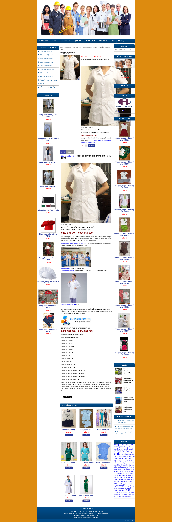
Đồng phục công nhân (47, 62)
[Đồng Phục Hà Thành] (86, 19)
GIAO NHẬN (103, 41)
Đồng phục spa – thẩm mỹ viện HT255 (124, 234)
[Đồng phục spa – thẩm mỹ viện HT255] (124, 224)
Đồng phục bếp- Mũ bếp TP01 (48, 187)
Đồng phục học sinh (46, 58)
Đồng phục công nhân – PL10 (48, 283)
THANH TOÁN (90, 41)
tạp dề (120, 465)
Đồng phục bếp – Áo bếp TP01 (48, 211)
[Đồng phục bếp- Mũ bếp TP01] (48, 177)
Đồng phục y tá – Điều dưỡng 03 (86, 430)
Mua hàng (91, 145)
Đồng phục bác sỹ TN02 (48, 115)
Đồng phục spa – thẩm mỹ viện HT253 (124, 258)
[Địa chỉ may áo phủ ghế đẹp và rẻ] (118, 391)
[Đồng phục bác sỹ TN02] (48, 105)
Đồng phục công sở (46, 51)
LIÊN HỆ (121, 41)
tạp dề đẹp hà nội (128, 486)
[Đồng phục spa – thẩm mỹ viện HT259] (124, 200)
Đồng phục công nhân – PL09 (48, 306)
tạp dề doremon (128, 469)
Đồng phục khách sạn (47, 69)
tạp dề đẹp (120, 486)
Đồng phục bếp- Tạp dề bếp (48, 162)
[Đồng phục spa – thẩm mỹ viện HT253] (124, 248)
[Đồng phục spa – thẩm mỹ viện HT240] (124, 343)
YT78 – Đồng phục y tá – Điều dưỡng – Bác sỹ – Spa (103, 463)
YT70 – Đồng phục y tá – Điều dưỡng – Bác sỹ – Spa (69, 463)
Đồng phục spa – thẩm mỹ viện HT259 (124, 211)
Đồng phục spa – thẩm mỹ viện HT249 (124, 306)
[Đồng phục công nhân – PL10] (48, 272)
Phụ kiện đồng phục (46, 76)
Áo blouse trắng (66, 268)
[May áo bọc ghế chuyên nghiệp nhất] (118, 410)
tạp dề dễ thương (126, 471)
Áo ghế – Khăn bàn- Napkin (48, 80)
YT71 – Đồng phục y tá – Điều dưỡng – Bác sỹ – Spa (86, 463)
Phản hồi (70, 152)
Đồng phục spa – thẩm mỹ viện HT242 (124, 330)
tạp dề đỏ (123, 488)
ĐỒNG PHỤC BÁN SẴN (74, 47)
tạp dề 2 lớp (127, 465)
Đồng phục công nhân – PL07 (69, 430)
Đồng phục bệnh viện (67, 156)
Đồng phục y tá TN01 (48, 138)
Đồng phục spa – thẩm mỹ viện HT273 (124, 163)
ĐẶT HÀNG (77, 41)
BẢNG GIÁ (55, 41)
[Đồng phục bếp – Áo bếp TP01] (48, 201)
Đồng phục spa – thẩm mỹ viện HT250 (124, 282)
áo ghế (131, 492)
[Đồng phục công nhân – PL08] (48, 320)
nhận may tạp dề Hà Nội (126, 461)
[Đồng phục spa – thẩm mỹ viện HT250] (124, 272)
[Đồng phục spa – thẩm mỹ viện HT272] (124, 176)
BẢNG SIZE (66, 41)
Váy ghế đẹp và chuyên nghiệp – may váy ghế (128, 380)
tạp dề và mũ (122, 481)
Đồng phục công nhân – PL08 (48, 330)
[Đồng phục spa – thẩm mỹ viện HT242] (124, 319)
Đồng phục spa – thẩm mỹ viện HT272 (124, 187)
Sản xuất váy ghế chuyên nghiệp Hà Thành (129, 399)
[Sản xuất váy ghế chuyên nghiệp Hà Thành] (118, 401)
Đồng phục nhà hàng (46, 65)
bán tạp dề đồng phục (121, 445)
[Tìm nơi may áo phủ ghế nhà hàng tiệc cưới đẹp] (118, 372)
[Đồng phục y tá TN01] (48, 129)
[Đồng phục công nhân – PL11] (48, 248)
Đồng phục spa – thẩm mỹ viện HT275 (124, 139)
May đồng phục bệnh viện (68, 304)
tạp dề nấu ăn (129, 475)
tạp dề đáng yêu (121, 484)
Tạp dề (42, 83)
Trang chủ (43, 41)
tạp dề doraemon (118, 469)
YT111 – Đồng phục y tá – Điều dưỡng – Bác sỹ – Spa (68, 496)
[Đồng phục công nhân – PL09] (48, 296)
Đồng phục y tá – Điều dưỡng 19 (103, 430)
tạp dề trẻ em (125, 479)
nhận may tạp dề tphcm (121, 463)
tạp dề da (123, 467)
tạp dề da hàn (130, 467)
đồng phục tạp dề (126, 494)
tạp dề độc (126, 492)
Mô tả (63, 152)
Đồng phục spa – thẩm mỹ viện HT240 (124, 354)
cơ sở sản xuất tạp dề (125, 449)
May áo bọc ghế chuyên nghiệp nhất (128, 409)
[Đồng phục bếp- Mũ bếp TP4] (48, 224)
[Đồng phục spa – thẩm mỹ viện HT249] (124, 296)
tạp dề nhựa (121, 475)
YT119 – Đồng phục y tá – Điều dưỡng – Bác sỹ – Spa (86, 496)
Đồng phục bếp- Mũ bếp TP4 (48, 234)
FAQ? (112, 41)
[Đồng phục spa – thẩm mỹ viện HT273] (124, 152)
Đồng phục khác (45, 73)
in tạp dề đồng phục (123, 452)
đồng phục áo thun (126, 496)
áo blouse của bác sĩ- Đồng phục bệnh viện (73, 243)
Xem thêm (86, 435)
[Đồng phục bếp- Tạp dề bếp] (48, 153)
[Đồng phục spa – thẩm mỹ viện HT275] (124, 128)
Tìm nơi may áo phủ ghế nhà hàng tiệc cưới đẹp (128, 371)
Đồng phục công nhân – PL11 (48, 259)
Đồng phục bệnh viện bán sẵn (91, 47)
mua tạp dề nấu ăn (121, 456)
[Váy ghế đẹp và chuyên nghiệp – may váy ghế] (118, 381)
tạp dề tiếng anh (119, 477)
